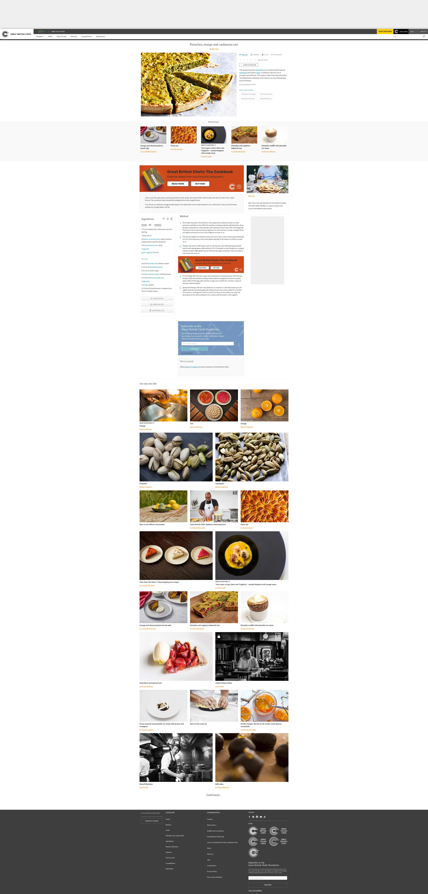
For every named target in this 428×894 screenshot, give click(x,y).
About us (210, 854)
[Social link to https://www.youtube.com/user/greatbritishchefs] (261, 817)
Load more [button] (213, 794)
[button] (40, 36)
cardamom (243, 73)
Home (168, 819)
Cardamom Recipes (248, 94)
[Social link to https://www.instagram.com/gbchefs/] (257, 817)
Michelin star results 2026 (175, 836)
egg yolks (146, 281)
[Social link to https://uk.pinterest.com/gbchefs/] (253, 817)
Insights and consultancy (215, 831)
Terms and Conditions (214, 877)
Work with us (211, 825)
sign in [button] (187, 367)
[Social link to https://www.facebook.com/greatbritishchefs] (249, 817)
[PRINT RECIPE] (168, 219)
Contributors (211, 866)
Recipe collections (172, 847)
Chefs (168, 830)
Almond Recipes (265, 98)
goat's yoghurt (146, 252)
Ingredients (170, 841)
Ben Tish (215, 49)
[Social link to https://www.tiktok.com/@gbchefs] (265, 817)
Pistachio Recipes (248, 98)
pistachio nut (152, 263)
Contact (210, 819)
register (195, 367)
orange (257, 73)
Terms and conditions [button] (187, 353)
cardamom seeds (153, 274)
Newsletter (169, 869)
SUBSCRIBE (194, 349)
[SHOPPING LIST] (172, 219)
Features (169, 852)
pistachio (259, 70)
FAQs (209, 848)
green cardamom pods (152, 239)
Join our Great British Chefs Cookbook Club (222, 842)
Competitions (170, 863)
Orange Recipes (266, 94)
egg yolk (146, 249)
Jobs (208, 860)
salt (150, 235)
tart (264, 70)
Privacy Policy (212, 871)
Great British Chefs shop (215, 837)
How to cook (170, 858)
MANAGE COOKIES (151, 821)
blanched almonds (156, 267)
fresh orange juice (157, 278)
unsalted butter (152, 245)
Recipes (168, 825)
